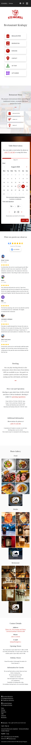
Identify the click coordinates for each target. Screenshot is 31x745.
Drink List (15, 119)
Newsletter (4, 717)
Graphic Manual (5, 730)
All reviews (16, 249)
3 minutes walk (20, 631)
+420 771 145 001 (9, 152)
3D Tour (14, 65)
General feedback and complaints (9, 729)
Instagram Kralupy (7, 705)
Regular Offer (16, 113)
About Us (3, 715)
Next (23, 220)
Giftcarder (15, 73)
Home (2, 708)
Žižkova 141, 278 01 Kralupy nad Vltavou (15, 629)
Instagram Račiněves (8, 698)
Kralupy (3, 710)
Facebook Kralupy (7, 703)
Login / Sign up (5, 726)
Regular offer (16, 36)
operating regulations (18, 397)
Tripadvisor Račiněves (8, 700)
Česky (7, 733)
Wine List (15, 125)
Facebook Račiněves (8, 696)
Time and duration (8, 201)
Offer (2, 713)
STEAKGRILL (4, 3)
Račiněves (3, 712)
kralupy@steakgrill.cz (15, 642)
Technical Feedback (24, 729)
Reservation (15, 43)
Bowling (14, 51)
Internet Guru (12, 738)
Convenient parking (11, 631)
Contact (14, 58)
